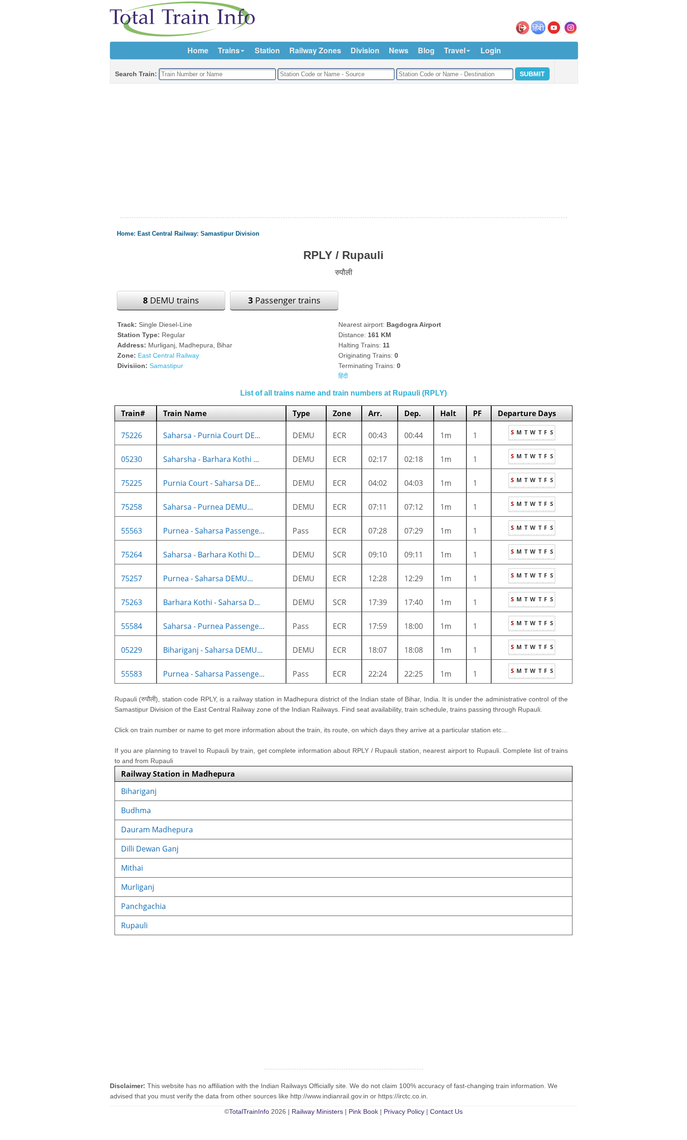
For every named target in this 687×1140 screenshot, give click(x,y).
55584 (131, 626)
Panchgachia (143, 906)
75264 (131, 554)
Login (490, 50)
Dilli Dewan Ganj (150, 849)
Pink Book (363, 1111)
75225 (131, 483)
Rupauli (134, 925)
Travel (454, 50)
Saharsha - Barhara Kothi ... (211, 459)
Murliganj (137, 887)
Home (197, 50)
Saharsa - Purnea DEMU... (208, 507)
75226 (131, 435)
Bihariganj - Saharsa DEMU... (213, 650)
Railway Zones (315, 50)
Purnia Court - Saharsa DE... (211, 483)
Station (267, 50)
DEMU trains (171, 300)
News (398, 50)
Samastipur (166, 365)
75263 (131, 602)
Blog (426, 50)
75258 (131, 507)
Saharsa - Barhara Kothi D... (211, 554)
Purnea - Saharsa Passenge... (214, 531)
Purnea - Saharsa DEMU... (208, 578)
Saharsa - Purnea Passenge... (214, 626)
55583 (131, 674)
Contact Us (446, 1111)
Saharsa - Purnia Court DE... (211, 435)
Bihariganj (139, 791)
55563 (131, 531)
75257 (131, 578)
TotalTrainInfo (249, 1111)
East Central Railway (167, 233)
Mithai (132, 868)
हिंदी (343, 376)
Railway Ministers (317, 1111)
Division (365, 50)
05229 (131, 650)
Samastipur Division (229, 233)
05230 (131, 459)
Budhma (136, 810)
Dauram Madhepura (157, 829)
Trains (229, 50)
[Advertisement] (343, 151)
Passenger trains (284, 300)
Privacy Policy (404, 1111)
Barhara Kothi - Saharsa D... (211, 602)
